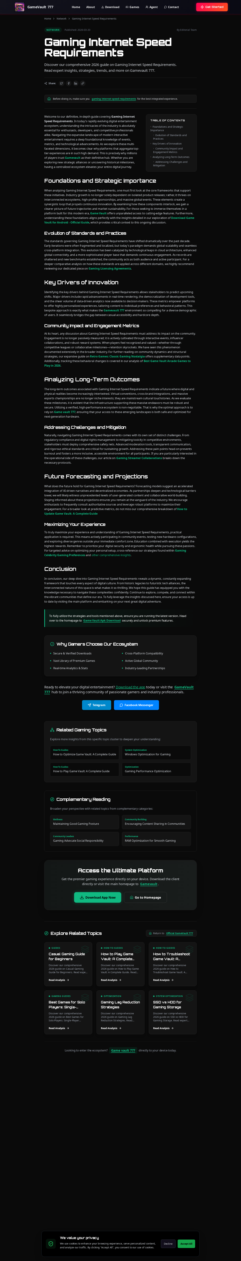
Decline (168, 1243)
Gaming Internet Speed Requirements (94, 18)
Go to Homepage (148, 897)
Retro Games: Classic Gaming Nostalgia (117, 356)
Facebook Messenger (139, 705)
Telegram (99, 705)
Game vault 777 (65, 412)
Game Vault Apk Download (101, 620)
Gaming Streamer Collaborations (139, 458)
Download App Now (100, 897)
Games (134, 7)
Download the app (130, 687)
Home (76, 7)
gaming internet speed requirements (114, 98)
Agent (153, 7)
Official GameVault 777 (179, 933)
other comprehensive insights (111, 555)
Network (61, 18)
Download (112, 7)
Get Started (214, 7)
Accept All (186, 1243)
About (90, 7)
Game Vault (98, 213)
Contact (173, 7)
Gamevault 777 (114, 310)
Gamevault (72, 158)
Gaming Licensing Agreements (110, 268)
